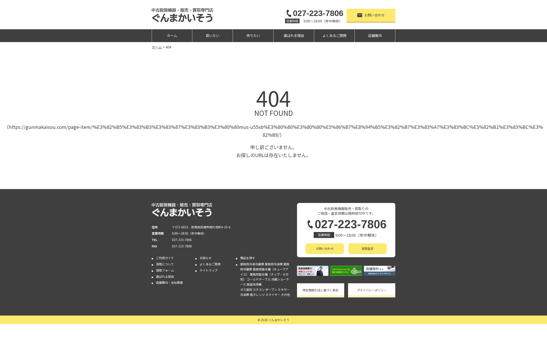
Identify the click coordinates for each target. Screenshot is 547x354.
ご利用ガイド (165, 258)
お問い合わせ (374, 15)
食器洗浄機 (254, 284)
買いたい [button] (212, 35)
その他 (285, 294)
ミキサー (284, 289)
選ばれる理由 (294, 35)
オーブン (271, 289)
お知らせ (206, 258)
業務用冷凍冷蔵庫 (252, 264)
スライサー (272, 294)
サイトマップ (209, 270)
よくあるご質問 (334, 35)
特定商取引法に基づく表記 (320, 290)
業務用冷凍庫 (274, 264)
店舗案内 (375, 35)
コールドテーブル (259, 279)
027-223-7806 (318, 13)
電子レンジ (257, 294)
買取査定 (367, 248)
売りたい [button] (253, 35)
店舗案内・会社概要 (169, 282)
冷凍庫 (244, 294)
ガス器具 (246, 289)
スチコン (259, 289)
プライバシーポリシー (372, 290)
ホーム (172, 35)
